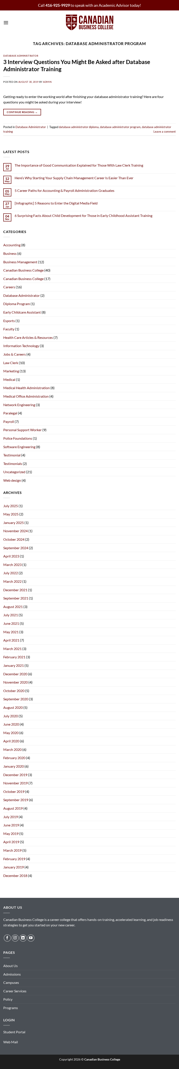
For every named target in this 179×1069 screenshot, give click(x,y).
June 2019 (11, 825)
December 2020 (15, 674)
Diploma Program (16, 304)
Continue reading (22, 112)
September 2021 (15, 598)
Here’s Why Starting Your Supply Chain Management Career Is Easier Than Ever (74, 178)
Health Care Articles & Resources (28, 337)
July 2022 (10, 573)
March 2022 (12, 581)
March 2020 (12, 749)
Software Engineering (19, 447)
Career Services (14, 991)
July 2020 (10, 716)
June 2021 (11, 623)
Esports (9, 321)
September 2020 (15, 699)
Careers (9, 287)
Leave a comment (164, 131)
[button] (6, 22)
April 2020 (11, 741)
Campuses (11, 982)
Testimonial (12, 455)
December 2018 (15, 875)
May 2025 (11, 514)
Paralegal (10, 413)
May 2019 (11, 833)
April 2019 (11, 842)
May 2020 (11, 733)
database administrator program (120, 127)
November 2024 (15, 531)
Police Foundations (17, 438)
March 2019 (12, 850)
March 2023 (12, 564)
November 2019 (15, 783)
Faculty (8, 329)
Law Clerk (10, 363)
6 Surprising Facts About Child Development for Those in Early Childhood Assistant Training (83, 215)
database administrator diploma (79, 127)
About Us (10, 966)
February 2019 (14, 859)
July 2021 (10, 615)
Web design (12, 480)
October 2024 (13, 539)
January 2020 (13, 766)
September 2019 (15, 800)
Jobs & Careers (14, 354)
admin (47, 81)
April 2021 (11, 640)
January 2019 (13, 867)
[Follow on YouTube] (30, 938)
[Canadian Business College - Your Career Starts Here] (89, 22)
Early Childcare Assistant (22, 312)
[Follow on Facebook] (7, 938)
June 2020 (11, 724)
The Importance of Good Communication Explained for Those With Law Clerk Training (79, 165)
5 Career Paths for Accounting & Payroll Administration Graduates (64, 190)
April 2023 (11, 556)
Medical (9, 379)
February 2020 (14, 758)
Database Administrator (20, 55)
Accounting (12, 245)
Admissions (12, 974)
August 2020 (13, 707)
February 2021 (14, 657)
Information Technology (21, 346)
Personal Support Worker (22, 430)
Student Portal (14, 1032)
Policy (7, 999)
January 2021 (13, 665)
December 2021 (15, 590)
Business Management (20, 262)
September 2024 (15, 548)
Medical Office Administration (26, 396)
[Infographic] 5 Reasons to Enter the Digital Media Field (56, 203)
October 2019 (13, 791)
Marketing (11, 371)
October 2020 (13, 691)
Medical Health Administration (26, 388)
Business (10, 253)
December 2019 (15, 775)
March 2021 (12, 649)
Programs (10, 1008)
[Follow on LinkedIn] (23, 938)
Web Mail (10, 1042)
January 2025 (13, 522)
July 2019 (10, 817)
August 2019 (13, 808)
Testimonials (12, 463)
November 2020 (15, 682)
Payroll (8, 421)
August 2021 (13, 607)
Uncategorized (14, 472)
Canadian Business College (23, 270)
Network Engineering (19, 405)
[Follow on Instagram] (15, 938)
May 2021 (11, 632)
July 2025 (10, 506)
